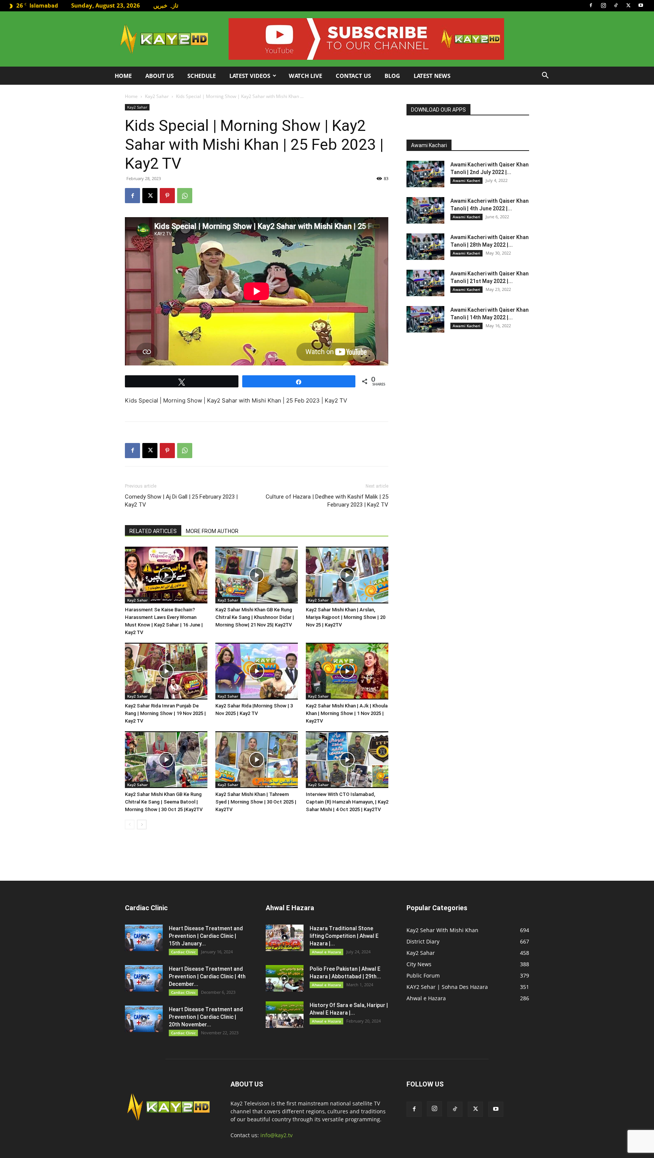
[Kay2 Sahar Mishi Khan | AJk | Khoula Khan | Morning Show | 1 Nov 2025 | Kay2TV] (347, 671)
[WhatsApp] (184, 195)
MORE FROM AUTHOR (212, 531)
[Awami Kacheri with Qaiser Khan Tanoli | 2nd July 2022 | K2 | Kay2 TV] (425, 174)
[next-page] (141, 824)
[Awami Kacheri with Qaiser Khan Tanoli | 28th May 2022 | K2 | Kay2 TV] (425, 246)
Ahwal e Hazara (326, 951)
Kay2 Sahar (157, 96)
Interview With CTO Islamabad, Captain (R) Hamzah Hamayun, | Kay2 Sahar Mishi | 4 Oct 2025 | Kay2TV (347, 801)
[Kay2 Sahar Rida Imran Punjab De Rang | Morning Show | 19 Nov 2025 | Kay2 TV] (166, 671)
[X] (628, 5)
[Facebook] (590, 5)
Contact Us (353, 75)
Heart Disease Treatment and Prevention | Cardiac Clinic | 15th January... (206, 936)
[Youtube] (640, 5)
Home (123, 75)
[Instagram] (603, 5)
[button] (545, 76)
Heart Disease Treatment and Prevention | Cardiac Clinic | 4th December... (207, 976)
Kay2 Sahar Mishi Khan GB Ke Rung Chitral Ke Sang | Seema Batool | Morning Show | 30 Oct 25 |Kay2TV (163, 801)
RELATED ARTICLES (153, 531)
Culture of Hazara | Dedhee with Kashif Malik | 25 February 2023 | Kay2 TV (327, 500)
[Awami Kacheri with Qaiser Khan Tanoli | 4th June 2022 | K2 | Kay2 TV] (425, 210)
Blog (392, 75)
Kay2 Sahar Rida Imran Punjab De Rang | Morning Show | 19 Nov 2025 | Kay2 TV (165, 713)
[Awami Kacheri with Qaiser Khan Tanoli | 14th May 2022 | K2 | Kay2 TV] (425, 319)
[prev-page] (129, 824)
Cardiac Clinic (183, 951)
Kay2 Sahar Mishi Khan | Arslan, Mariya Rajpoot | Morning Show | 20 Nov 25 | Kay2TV (345, 617)
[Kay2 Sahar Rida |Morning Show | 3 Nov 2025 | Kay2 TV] (256, 671)
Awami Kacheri (466, 180)
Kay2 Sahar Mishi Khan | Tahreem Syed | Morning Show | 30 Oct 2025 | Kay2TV (255, 801)
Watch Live (305, 75)
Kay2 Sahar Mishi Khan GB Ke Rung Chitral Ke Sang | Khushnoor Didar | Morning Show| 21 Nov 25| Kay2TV (254, 617)
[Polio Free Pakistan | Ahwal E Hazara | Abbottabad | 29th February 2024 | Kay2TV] (285, 978)
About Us (159, 75)
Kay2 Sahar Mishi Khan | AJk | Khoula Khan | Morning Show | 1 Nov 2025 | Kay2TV (347, 713)
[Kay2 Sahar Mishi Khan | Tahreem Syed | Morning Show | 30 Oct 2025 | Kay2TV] (256, 759)
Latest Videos (249, 75)
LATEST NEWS (432, 75)
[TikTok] (615, 5)
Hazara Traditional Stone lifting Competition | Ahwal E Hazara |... (344, 936)
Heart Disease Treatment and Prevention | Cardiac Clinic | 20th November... (206, 1016)
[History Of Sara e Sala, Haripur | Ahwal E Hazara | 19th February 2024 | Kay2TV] (285, 1014)
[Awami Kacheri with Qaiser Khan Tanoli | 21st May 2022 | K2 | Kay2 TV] (425, 283)
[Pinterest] (167, 195)
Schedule (201, 75)
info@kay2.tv (276, 1135)
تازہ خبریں (165, 5)
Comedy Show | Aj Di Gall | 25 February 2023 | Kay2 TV (181, 500)
